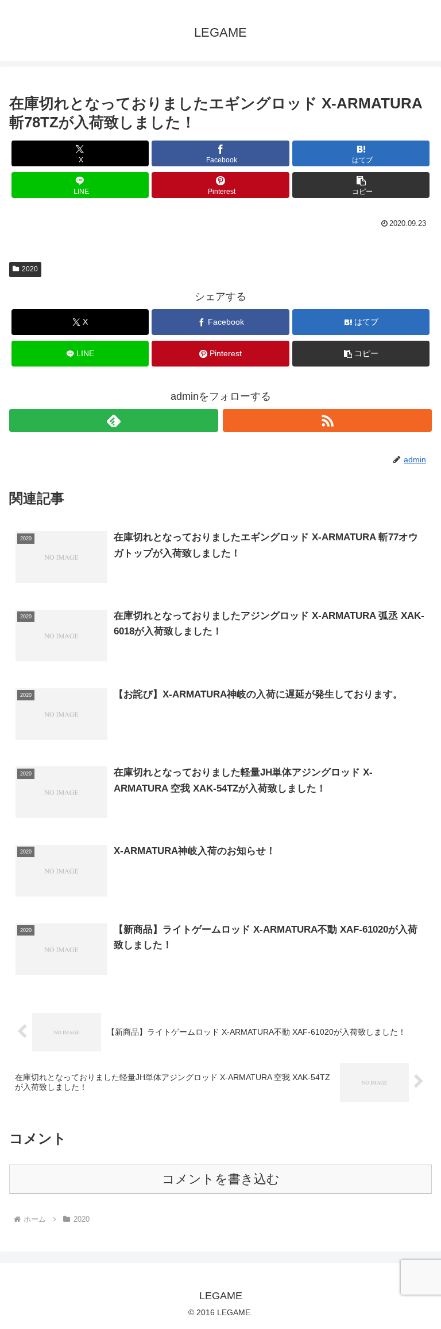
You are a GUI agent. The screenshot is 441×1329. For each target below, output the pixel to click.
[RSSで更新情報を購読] (327, 420)
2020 (30, 269)
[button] (361, 185)
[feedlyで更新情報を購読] (113, 420)
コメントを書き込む (221, 1179)
